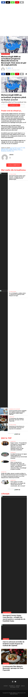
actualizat (19, 147)
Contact (6, 685)
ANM (16, 95)
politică (20, 150)
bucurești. (6, 149)
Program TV (12, 685)
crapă (10, 149)
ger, (14, 149)
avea (2, 149)
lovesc (18, 149)
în (15, 149)
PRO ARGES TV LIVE (14, 687)
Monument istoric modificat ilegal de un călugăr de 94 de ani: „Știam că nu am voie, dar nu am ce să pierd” (13, 142)
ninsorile (10, 150)
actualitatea (14, 147)
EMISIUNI (18, 685)
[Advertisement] (14, 21)
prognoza (3, 151)
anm (24, 147)
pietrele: (16, 150)
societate (9, 151)
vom (13, 151)
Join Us (22, 685)
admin (9, 68)
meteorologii (4, 150)
